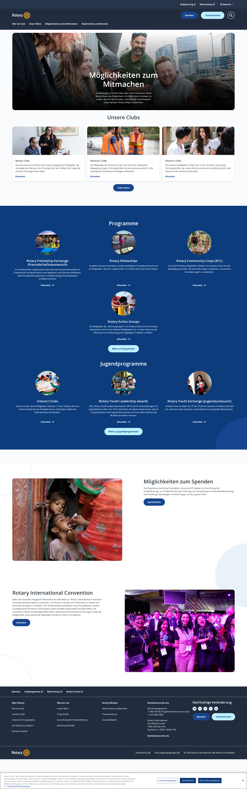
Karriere (16, 691)
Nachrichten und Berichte (95, 23)
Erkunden (46, 285)
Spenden (189, 15)
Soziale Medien (109, 719)
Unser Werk (35, 23)
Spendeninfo (154, 502)
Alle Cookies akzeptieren (210, 780)
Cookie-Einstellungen (167, 780)
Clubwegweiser (32, 691)
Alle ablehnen (188, 780)
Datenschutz (142, 752)
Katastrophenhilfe (66, 725)
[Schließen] (243, 780)
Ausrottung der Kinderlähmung (72, 719)
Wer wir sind (18, 23)
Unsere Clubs (18, 714)
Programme (63, 714)
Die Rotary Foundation (23, 725)
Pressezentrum (109, 714)
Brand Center (73, 691)
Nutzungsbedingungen (166, 752)
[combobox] (227, 4)
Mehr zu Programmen (123, 348)
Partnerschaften (20, 731)
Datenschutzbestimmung (18, 786)
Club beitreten (212, 15)
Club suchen (123, 187)
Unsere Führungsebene (23, 719)
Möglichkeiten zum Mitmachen (61, 23)
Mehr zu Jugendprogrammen (123, 431)
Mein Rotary (206, 4)
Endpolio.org (186, 4)
